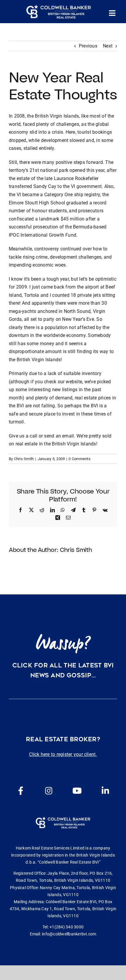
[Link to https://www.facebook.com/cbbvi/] (21, 791)
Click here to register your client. (63, 754)
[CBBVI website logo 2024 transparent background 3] (58, 12)
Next (108, 46)
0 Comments (79, 459)
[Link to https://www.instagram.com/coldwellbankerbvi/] (49, 791)
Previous (88, 46)
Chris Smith (24, 459)
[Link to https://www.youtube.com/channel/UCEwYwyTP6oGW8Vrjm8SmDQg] (77, 791)
